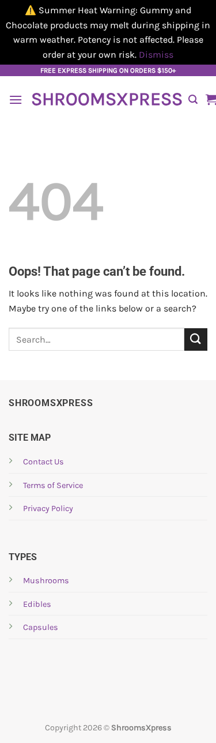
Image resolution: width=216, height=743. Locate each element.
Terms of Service (53, 485)
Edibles (37, 604)
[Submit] (195, 339)
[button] (15, 99)
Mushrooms (46, 581)
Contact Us (43, 462)
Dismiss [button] (156, 54)
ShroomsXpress (105, 99)
